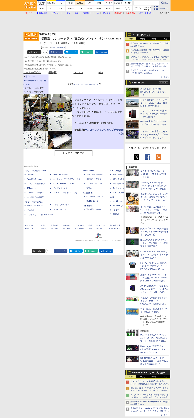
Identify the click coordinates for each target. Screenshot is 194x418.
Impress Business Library (63, 184)
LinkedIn (103, 52)
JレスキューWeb (120, 188)
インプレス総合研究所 (36, 184)
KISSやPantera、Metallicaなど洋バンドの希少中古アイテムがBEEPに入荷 (154, 254)
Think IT (30, 174)
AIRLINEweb (118, 174)
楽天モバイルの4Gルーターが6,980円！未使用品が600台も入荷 (153, 174)
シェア (58, 52)
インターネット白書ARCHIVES (40, 215)
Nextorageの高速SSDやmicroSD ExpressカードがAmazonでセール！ (152, 349)
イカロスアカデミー (121, 193)
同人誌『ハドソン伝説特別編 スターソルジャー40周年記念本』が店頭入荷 (154, 231)
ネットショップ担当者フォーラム (66, 179)
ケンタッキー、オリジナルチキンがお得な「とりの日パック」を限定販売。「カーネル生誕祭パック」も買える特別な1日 (149, 397)
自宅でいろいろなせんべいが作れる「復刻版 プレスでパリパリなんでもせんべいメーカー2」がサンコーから (149, 59)
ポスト (36, 52)
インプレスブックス (61, 205)
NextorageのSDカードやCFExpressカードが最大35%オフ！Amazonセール (154, 361)
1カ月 (164, 39)
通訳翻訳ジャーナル (121, 184)
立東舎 (89, 188)
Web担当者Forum (34, 179)
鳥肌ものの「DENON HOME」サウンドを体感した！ (153, 92)
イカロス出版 (115, 171)
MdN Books (117, 201)
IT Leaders (31, 188)
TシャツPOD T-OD (94, 184)
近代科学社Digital (93, 209)
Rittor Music (88, 171)
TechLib (116, 214)
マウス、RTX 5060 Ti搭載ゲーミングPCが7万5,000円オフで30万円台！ (153, 113)
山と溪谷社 (87, 193)
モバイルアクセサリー (58, 47)
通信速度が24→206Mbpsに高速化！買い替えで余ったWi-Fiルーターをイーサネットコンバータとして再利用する (149, 411)
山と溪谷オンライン (94, 196)
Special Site (138, 82)
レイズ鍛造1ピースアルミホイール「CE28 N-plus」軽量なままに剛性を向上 (153, 103)
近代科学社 (87, 206)
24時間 (142, 39)
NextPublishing (59, 209)
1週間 (153, 39)
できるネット (32, 210)
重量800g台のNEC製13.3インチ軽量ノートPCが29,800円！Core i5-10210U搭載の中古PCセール (149, 66)
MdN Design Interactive (122, 206)
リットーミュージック (95, 174)
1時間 (130, 39)
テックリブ (114, 210)
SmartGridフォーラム (61, 174)
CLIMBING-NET (92, 201)
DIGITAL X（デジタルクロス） (65, 193)
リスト (44, 52)
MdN (112, 197)
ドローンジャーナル (35, 193)
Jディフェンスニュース (122, 179)
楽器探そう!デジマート (95, 179)
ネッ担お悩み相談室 (35, 197)
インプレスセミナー (61, 188)
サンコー (30, 76)
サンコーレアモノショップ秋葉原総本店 (86, 84)
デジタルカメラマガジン (37, 206)
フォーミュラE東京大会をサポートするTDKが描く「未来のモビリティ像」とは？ (154, 134)
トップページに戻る (73, 153)
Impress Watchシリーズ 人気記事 (148, 372)
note (88, 52)
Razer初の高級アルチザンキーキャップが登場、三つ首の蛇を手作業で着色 (154, 243)
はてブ (73, 52)
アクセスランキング (141, 34)
